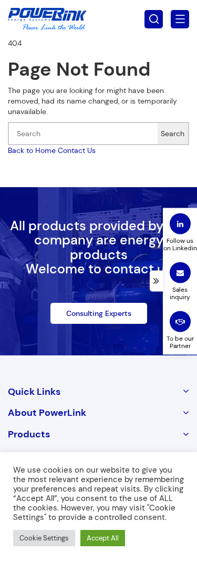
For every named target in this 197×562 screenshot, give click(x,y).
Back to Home (32, 150)
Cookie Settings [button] (44, 538)
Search (172, 133)
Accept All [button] (103, 538)
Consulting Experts (98, 313)
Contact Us (77, 150)
